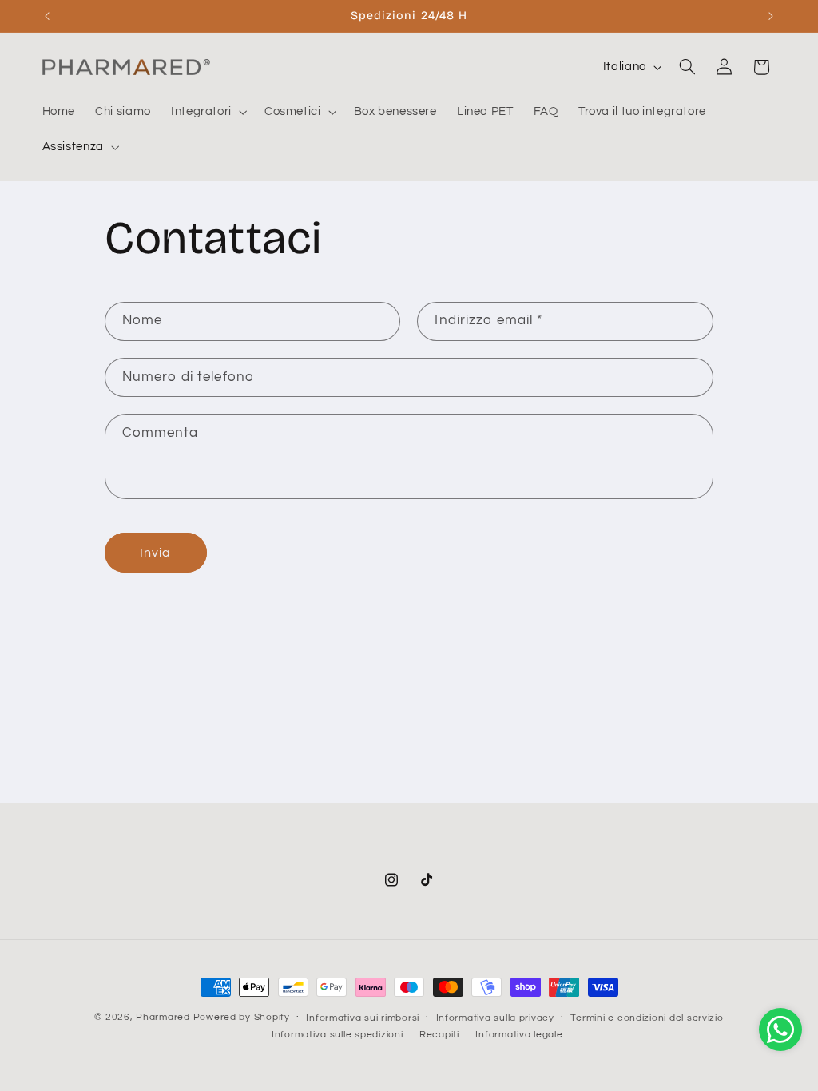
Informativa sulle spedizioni (337, 1034)
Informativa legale (518, 1034)
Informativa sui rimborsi (362, 1018)
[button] (207, 111)
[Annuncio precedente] (47, 16)
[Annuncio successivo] (770, 16)
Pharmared (163, 1017)
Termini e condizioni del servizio (646, 1018)
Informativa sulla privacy (495, 1018)
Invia (155, 552)
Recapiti (439, 1034)
